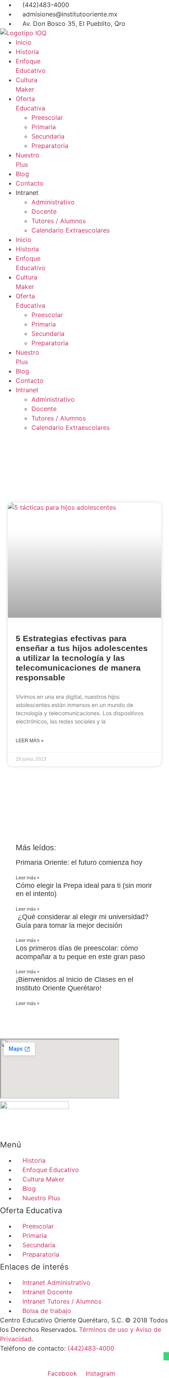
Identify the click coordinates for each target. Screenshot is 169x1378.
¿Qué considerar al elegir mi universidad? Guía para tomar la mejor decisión (82, 921)
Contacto (30, 183)
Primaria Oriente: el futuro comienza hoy (79, 862)
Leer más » (30, 740)
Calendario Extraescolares (70, 230)
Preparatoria (49, 146)
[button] (84, 786)
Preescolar (47, 117)
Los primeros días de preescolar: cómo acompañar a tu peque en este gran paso (80, 952)
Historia (27, 52)
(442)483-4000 (91, 1348)
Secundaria (47, 136)
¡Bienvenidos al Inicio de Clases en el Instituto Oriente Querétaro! (74, 984)
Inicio (23, 42)
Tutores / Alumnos (58, 221)
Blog (22, 174)
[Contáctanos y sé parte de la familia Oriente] (166, 1356)
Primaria (43, 127)
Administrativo (53, 202)
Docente (44, 211)
